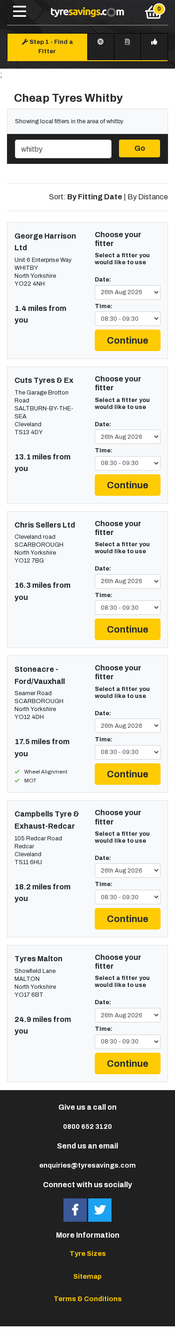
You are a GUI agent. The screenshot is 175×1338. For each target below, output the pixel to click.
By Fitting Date (94, 197)
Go (139, 148)
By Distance (147, 197)
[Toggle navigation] (19, 12)
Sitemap (87, 1276)
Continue (127, 340)
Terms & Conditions (88, 1299)
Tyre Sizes (88, 1253)
